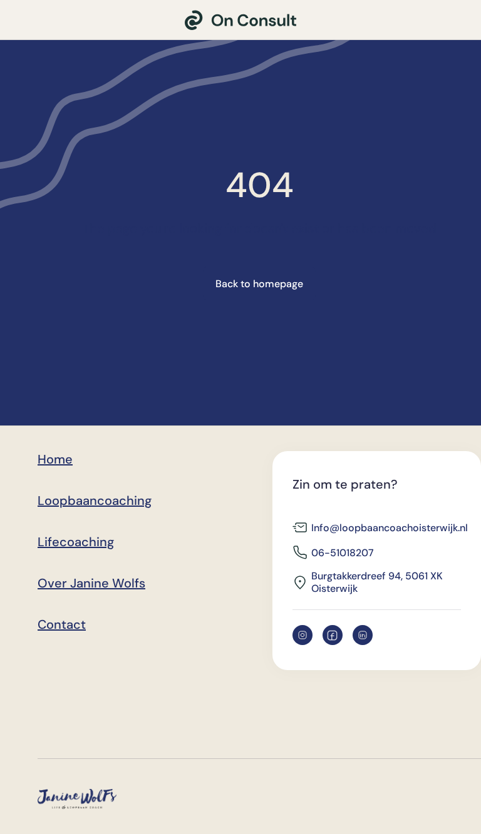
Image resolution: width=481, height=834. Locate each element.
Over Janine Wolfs (91, 583)
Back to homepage (259, 283)
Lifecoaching (76, 542)
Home (55, 459)
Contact (62, 624)
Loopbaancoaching (95, 500)
